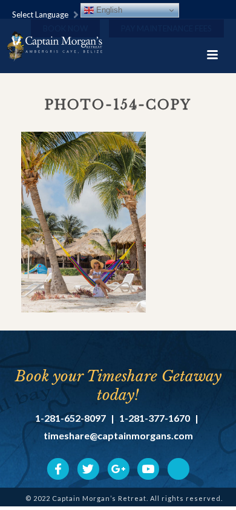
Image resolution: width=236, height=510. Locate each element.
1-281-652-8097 (70, 418)
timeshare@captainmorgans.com (118, 435)
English (108, 10)
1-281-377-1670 (154, 418)
